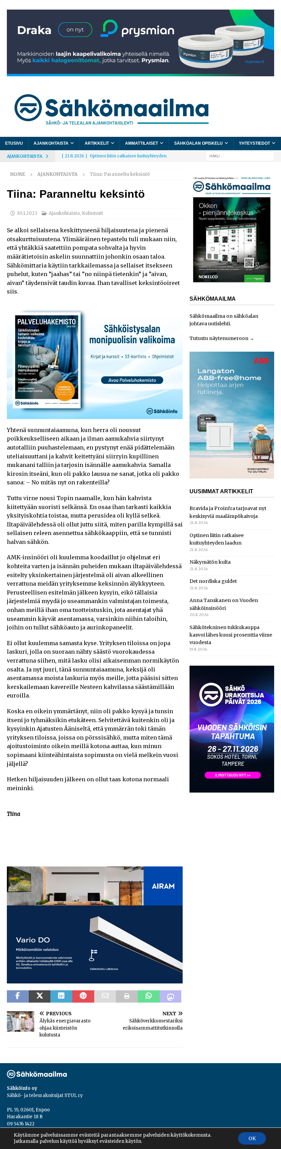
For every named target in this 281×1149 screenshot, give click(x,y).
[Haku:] (240, 156)
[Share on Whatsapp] (149, 996)
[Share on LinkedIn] (61, 996)
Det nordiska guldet (213, 581)
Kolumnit (92, 213)
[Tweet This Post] (40, 996)
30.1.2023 (26, 213)
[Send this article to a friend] (105, 996)
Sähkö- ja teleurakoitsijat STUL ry (45, 1095)
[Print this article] (127, 996)
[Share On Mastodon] (171, 996)
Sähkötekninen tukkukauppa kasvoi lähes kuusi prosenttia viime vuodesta (231, 635)
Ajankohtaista (51, 143)
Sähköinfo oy (22, 1088)
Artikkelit (97, 143)
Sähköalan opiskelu (198, 143)
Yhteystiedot (254, 143)
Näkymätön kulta (210, 562)
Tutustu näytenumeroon (219, 338)
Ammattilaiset (141, 143)
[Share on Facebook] (18, 996)
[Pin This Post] (83, 996)
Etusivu (14, 143)
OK (252, 1138)
